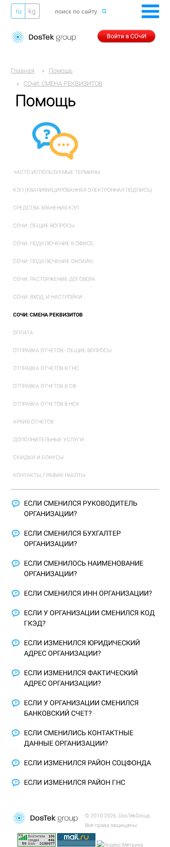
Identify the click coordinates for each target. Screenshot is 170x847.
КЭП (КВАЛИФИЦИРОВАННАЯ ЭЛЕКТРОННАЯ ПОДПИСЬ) (82, 190)
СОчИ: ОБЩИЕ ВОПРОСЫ (44, 226)
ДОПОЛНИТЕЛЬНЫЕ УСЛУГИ (48, 440)
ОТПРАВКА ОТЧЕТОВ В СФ (44, 386)
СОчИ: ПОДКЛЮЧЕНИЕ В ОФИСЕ (53, 243)
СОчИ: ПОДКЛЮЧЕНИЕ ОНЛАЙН (52, 261)
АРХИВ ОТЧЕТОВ (33, 422)
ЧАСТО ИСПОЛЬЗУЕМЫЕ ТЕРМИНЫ (56, 172)
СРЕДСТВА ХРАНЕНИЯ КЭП (46, 208)
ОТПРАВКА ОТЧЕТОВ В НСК (46, 404)
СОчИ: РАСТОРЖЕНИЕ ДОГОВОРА (54, 279)
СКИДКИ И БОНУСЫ (38, 457)
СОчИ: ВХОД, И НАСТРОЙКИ (47, 297)
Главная (22, 70)
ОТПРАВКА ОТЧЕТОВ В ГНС (46, 368)
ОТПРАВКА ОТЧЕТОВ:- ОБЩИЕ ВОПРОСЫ (62, 350)
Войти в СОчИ (126, 36)
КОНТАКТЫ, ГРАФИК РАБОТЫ (49, 475)
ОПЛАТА (23, 333)
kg (32, 11)
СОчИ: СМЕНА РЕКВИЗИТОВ (63, 83)
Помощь (61, 70)
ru (19, 11)
